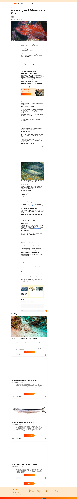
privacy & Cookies (56, 491)
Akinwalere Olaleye (20, 16)
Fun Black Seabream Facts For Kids (24, 380)
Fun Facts (27, 3)
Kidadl (11, 7)
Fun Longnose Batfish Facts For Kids (24, 339)
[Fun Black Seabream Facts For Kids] (29, 368)
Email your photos (26, 94)
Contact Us (30, 490)
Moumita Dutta (15, 382)
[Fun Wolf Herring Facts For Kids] (29, 410)
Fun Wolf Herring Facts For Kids (23, 422)
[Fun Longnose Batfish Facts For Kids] (29, 326)
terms (55, 490)
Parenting (32, 3)
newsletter (38, 492)
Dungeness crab (36, 228)
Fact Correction (41, 310)
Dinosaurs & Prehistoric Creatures (32, 292)
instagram (47, 492)
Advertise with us (31, 491)
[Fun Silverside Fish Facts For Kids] (24, 289)
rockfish (32, 205)
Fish (28, 301)
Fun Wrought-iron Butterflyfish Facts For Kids (40, 294)
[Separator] (46, 311)
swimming (35, 204)
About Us (38, 490)
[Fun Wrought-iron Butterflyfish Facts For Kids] (39, 289)
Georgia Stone (15, 340)
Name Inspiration (44, 3)
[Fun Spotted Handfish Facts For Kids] (29, 451)
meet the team (39, 491)
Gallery (14, 40)
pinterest (47, 491)
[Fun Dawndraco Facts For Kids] (32, 289)
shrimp (25, 227)
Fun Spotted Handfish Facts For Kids (24, 464)
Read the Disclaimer (25, 310)
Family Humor (38, 3)
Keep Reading (30, 351)
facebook (47, 490)
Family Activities (20, 3)
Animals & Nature (23, 301)
